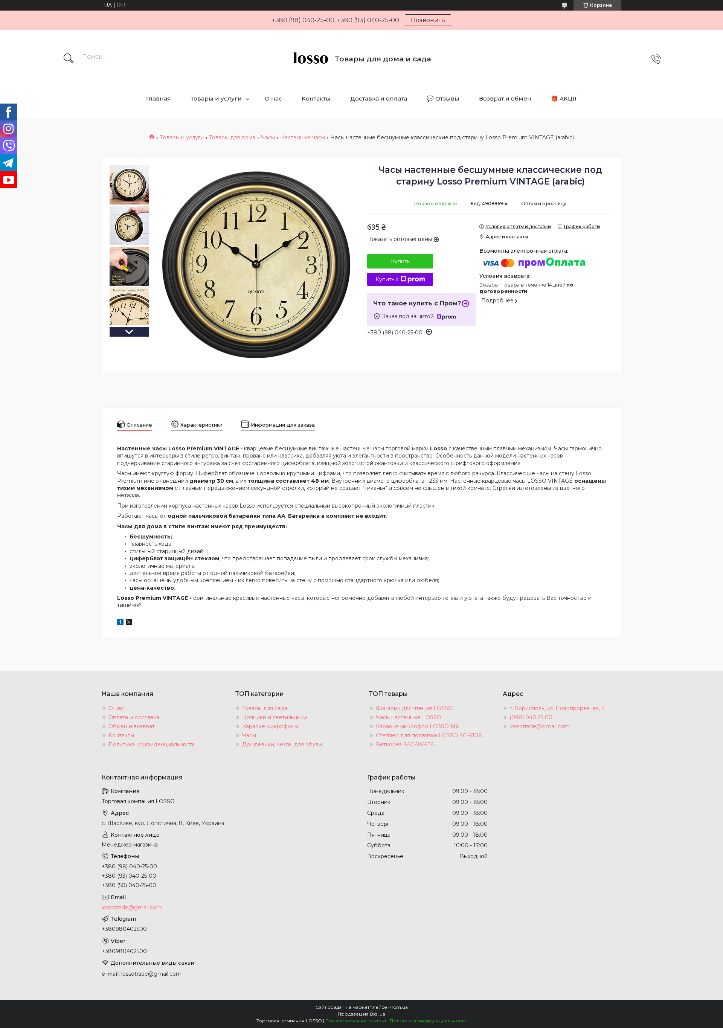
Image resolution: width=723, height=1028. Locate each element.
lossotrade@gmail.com (539, 726)
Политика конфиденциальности (151, 744)
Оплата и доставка (133, 717)
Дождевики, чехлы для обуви (282, 744)
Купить (400, 261)
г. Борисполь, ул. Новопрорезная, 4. (557, 708)
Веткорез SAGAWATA (405, 744)
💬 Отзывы (443, 98)
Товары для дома (232, 137)
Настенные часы (302, 137)
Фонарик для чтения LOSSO (414, 708)
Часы (268, 137)
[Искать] (68, 59)
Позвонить (428, 20)
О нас (273, 98)
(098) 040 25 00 (530, 717)
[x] (129, 623)
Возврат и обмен (505, 98)
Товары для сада (264, 708)
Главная (158, 98)
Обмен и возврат (131, 726)
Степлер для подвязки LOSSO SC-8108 (429, 735)
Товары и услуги (216, 98)
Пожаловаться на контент (355, 1020)
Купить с (387, 279)
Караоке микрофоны (270, 726)
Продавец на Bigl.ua (361, 1014)
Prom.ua (398, 1007)
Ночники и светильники (274, 717)
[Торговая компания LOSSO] (310, 59)
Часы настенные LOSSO (408, 717)
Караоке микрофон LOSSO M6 (417, 726)
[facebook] (120, 623)
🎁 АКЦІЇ (564, 98)
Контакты (316, 98)
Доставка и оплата (378, 98)
